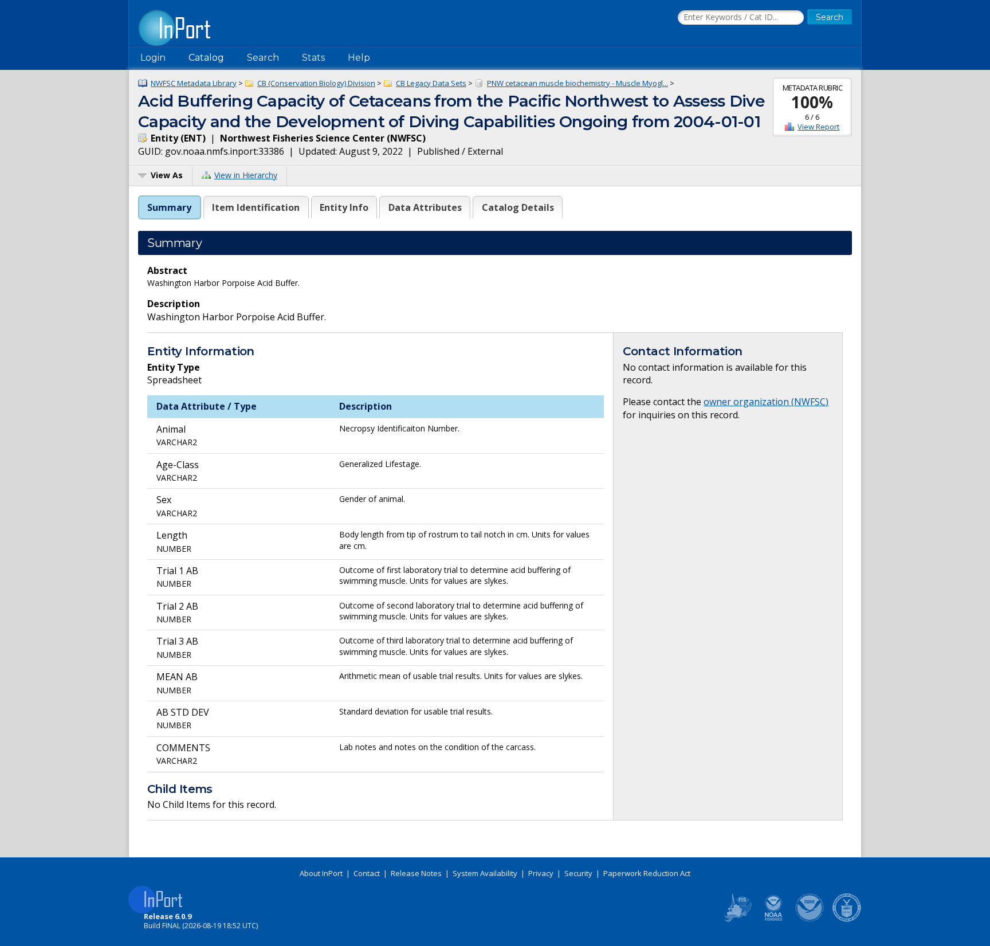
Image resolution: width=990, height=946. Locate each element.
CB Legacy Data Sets (431, 83)
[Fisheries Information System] (737, 919)
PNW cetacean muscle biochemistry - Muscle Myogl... (577, 83)
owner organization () (766, 401)
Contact (366, 873)
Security (578, 873)
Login (153, 57)
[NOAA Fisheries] (773, 919)
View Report (818, 126)
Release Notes (416, 873)
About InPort (321, 873)
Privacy (540, 873)
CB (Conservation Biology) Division (316, 83)
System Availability (485, 873)
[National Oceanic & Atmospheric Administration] (810, 919)
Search (263, 57)
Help (359, 57)
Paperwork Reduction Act (646, 873)
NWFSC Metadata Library (194, 83)
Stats (313, 57)
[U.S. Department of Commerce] (847, 919)
